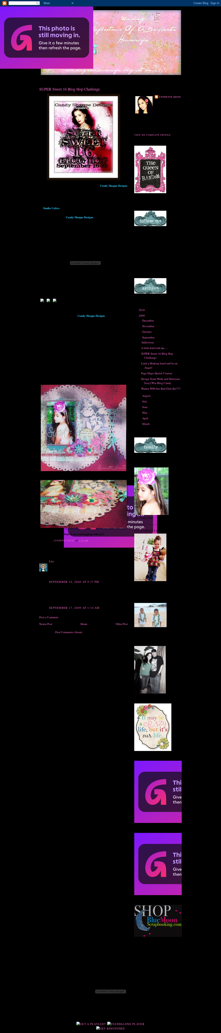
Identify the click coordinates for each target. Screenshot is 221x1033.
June (145, 407)
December (148, 320)
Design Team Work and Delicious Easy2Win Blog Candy (160, 381)
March (146, 424)
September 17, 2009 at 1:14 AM (74, 608)
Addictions (147, 342)
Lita (51, 561)
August (146, 396)
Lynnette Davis (170, 96)
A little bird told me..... (154, 348)
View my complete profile (152, 134)
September (148, 337)
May (145, 412)
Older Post (122, 624)
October (147, 332)
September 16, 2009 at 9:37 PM (74, 582)
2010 (142, 310)
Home (84, 624)
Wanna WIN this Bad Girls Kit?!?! (160, 389)
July (145, 401)
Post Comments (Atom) (68, 632)
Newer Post (45, 624)
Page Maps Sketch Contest (156, 373)
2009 (142, 315)
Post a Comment (48, 617)
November (148, 326)
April (145, 418)
